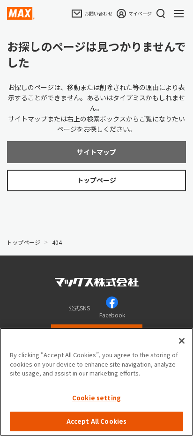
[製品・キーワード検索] (160, 13)
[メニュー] (181, 13)
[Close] (181, 341)
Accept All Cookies (96, 421)
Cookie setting (96, 397)
